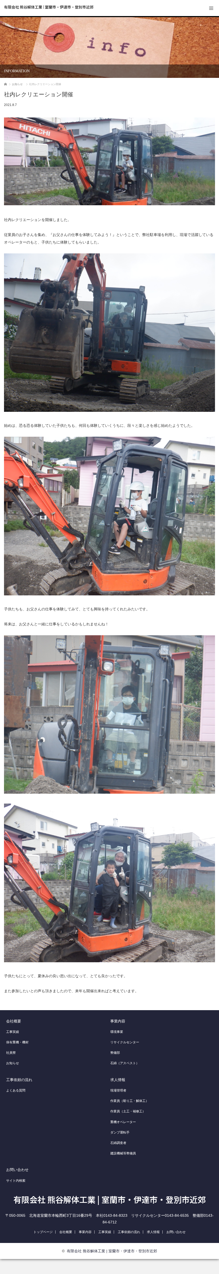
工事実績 (12, 1032)
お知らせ (12, 1063)
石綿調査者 (118, 1143)
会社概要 (13, 1021)
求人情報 (117, 1080)
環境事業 (116, 1032)
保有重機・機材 (17, 1042)
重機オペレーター (123, 1122)
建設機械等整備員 (123, 1153)
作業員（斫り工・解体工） (129, 1101)
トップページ (43, 1232)
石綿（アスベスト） (124, 1063)
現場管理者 (118, 1090)
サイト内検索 (15, 1180)
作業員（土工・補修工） (128, 1111)
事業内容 (117, 1021)
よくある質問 (15, 1090)
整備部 (115, 1053)
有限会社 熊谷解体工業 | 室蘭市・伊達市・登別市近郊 (48, 7)
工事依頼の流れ (19, 1080)
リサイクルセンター (124, 1042)
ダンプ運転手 (120, 1132)
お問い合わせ (17, 1169)
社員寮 (11, 1053)
